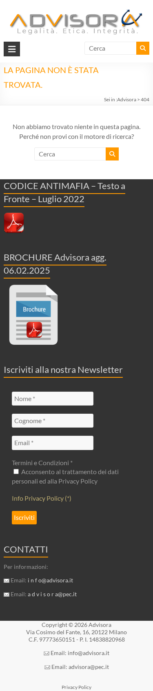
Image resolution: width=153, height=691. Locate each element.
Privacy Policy (76, 687)
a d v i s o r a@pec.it (52, 594)
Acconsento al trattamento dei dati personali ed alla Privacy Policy (65, 476)
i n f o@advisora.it (50, 580)
